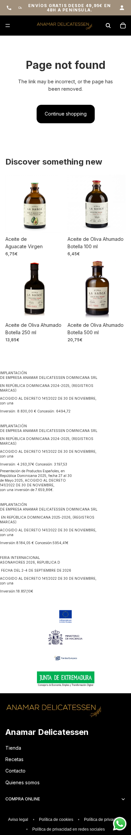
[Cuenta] (122, 8)
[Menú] (7, 26)
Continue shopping (66, 114)
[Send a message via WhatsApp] (120, 824)
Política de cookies (56, 819)
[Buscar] (108, 25)
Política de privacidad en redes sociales (68, 829)
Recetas (14, 759)
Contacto (15, 771)
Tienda (13, 748)
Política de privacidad (103, 819)
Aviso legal (18, 819)
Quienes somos (22, 782)
